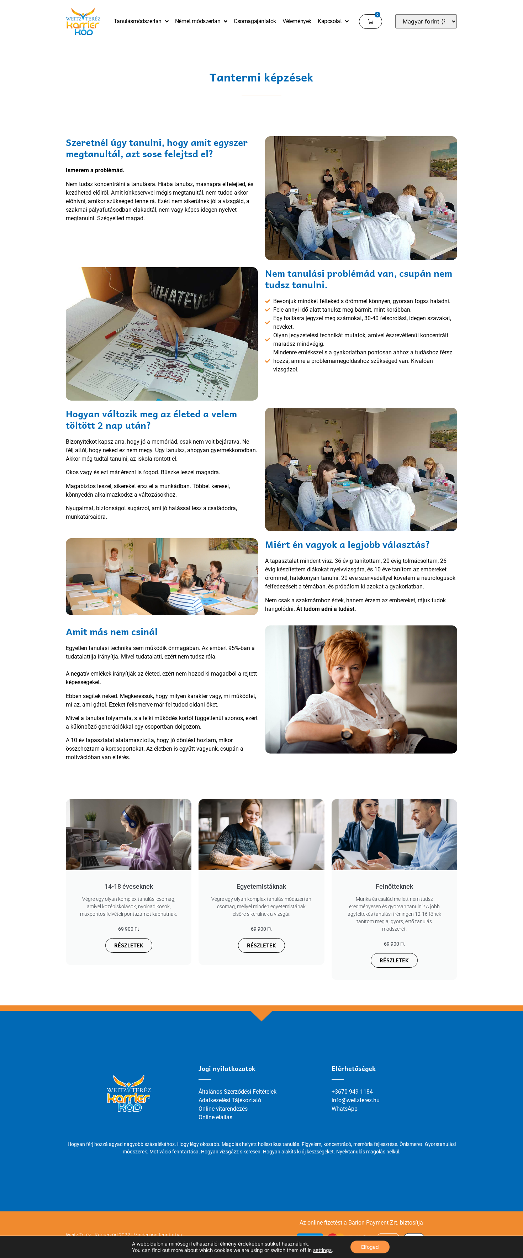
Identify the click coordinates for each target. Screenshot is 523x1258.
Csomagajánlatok (255, 21)
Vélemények (296, 21)
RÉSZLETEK (128, 945)
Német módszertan (198, 21)
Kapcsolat (330, 21)
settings (322, 1250)
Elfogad (370, 1247)
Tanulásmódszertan (138, 21)
